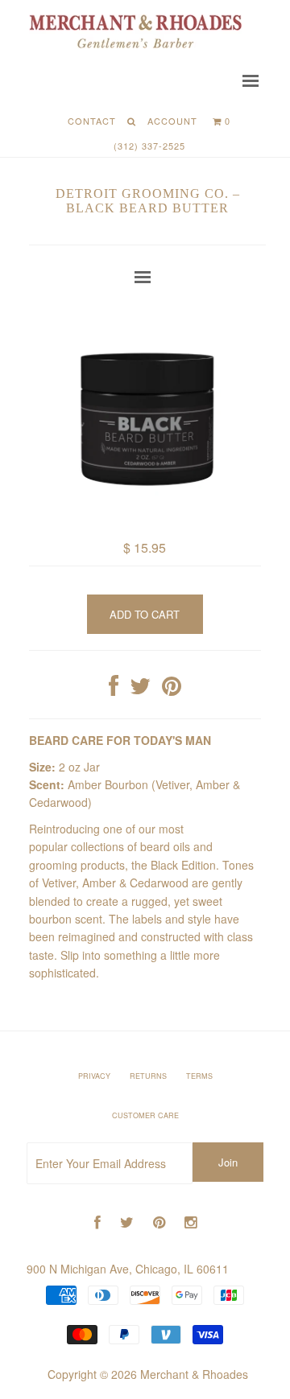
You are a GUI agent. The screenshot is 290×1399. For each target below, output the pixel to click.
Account (172, 120)
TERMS (199, 1076)
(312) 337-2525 (149, 145)
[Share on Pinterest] (171, 689)
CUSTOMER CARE (145, 1115)
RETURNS (148, 1076)
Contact (92, 120)
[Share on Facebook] (113, 689)
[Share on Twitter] (140, 689)
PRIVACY (94, 1076)
